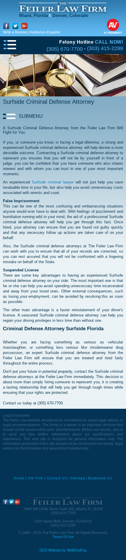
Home (19, 478)
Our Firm (35, 478)
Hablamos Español (45, 32)
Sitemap (77, 478)
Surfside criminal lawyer (53, 182)
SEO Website (50, 550)
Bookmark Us (100, 478)
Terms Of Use (63, 537)
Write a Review (15, 32)
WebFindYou (77, 550)
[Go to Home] (67, 501)
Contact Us (57, 478)
